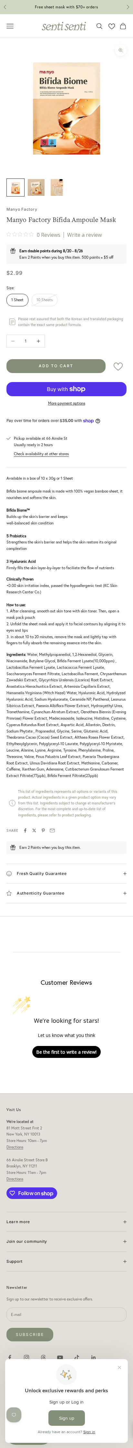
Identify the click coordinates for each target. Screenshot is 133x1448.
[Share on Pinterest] (43, 830)
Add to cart (56, 365)
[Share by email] (52, 830)
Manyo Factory (21, 209)
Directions (14, 1147)
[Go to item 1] (15, 187)
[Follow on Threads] (43, 1357)
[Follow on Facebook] (9, 1357)
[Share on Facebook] (25, 830)
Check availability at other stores (41, 453)
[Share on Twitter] (34, 830)
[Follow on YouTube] (60, 1357)
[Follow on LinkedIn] (93, 1357)
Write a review (84, 235)
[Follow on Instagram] (26, 1357)
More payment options (66, 403)
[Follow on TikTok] (77, 1357)
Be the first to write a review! (66, 1052)
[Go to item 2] (36, 187)
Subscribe (30, 1334)
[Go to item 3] (57, 187)
